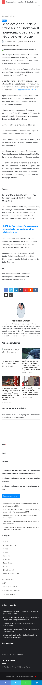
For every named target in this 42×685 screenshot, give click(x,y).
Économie (6, 556)
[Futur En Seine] (9, 8)
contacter (20, 654)
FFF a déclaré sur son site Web (25, 90)
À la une (12, 16)
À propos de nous (8, 579)
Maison (5, 542)
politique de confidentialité (11, 590)
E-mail (5, 453)
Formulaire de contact (11, 573)
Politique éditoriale (8, 594)
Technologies (8, 563)
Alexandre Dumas (10, 42)
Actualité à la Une (9, 545)
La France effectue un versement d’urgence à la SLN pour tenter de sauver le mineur (31, 391)
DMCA (4, 583)
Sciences (6, 559)
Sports (5, 566)
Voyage (5, 552)
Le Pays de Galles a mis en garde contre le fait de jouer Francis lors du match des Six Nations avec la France (11, 394)
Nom (4, 444)
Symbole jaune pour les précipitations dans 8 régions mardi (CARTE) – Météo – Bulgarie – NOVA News (31, 365)
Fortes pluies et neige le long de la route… (10, 362)
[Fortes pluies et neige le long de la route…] (11, 353)
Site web (5, 462)
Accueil (6, 16)
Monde (5, 549)
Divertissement (8, 570)
